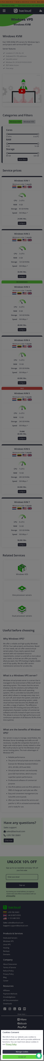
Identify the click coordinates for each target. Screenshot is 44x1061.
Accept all (22, 1057)
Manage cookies (22, 1052)
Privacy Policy (11, 1044)
